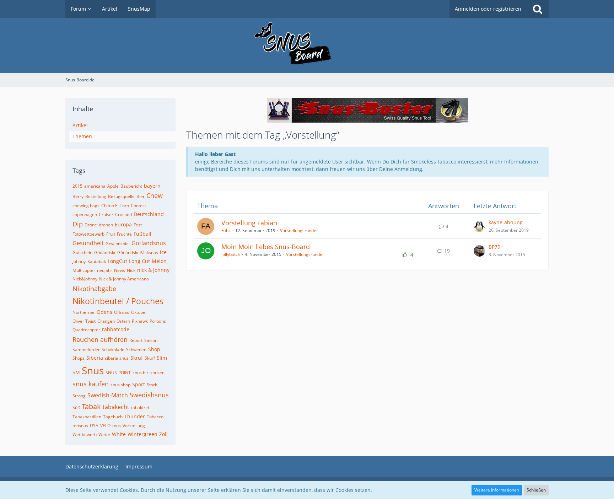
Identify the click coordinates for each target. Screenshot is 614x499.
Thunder (134, 416)
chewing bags (85, 206)
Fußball (142, 233)
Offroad (121, 312)
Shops (78, 358)
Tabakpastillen (86, 417)
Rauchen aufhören (100, 339)
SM (76, 372)
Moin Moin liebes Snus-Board (265, 246)
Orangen (106, 321)
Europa (123, 224)
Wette (104, 434)
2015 (77, 186)
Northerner (83, 312)
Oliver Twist (84, 321)
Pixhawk (140, 321)
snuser (157, 373)
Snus (93, 370)
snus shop (120, 385)
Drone (91, 225)
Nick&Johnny (84, 279)
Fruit (110, 234)
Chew (154, 195)
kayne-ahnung (506, 222)
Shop (154, 349)
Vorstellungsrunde (298, 230)
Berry (78, 196)
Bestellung (95, 196)
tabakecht (116, 407)
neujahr (104, 270)
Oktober (139, 312)
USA (94, 426)
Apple (113, 186)
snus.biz (141, 373)
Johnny (79, 261)
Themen (82, 136)
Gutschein (82, 252)
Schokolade (113, 350)
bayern (152, 185)
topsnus (80, 426)
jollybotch (230, 254)
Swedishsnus (149, 395)
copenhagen (84, 214)
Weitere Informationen (496, 490)
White (119, 434)
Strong (79, 396)
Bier (140, 196)
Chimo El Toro (115, 206)
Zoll (163, 434)
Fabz (226, 230)
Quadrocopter (86, 330)
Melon (159, 261)
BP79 (494, 246)
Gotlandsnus (148, 243)
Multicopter (83, 270)
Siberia (94, 357)
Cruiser (106, 214)
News (119, 270)
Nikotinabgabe (94, 288)
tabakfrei (140, 407)
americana (95, 186)
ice (163, 252)
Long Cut (139, 261)
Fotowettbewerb (88, 234)
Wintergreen (142, 434)
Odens (104, 311)
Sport (138, 384)
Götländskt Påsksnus (137, 252)
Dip (77, 224)
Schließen (536, 490)
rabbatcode (115, 329)
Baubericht (131, 186)
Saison (150, 340)
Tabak (91, 406)
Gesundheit (88, 243)
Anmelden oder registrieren (488, 8)
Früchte (124, 234)
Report (135, 340)
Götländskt (104, 252)
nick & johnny (153, 270)
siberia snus (117, 358)
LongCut (117, 261)
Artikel (80, 125)
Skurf (150, 358)
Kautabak (96, 261)
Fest (138, 225)
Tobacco (155, 417)
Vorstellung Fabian (249, 223)
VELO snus (110, 426)
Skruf (136, 357)
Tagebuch (113, 417)
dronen (106, 225)
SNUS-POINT (118, 373)
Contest (138, 206)
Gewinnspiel (118, 244)
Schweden (136, 350)
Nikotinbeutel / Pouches (117, 301)
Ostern (123, 321)
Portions (158, 321)
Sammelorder (86, 350)
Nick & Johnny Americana (124, 279)
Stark (152, 385)
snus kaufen (90, 384)
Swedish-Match (107, 395)
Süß (76, 407)
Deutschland (149, 214)
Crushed (123, 214)
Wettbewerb (84, 434)
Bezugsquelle (121, 196)
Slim (162, 357)
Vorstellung (134, 426)
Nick (131, 270)
